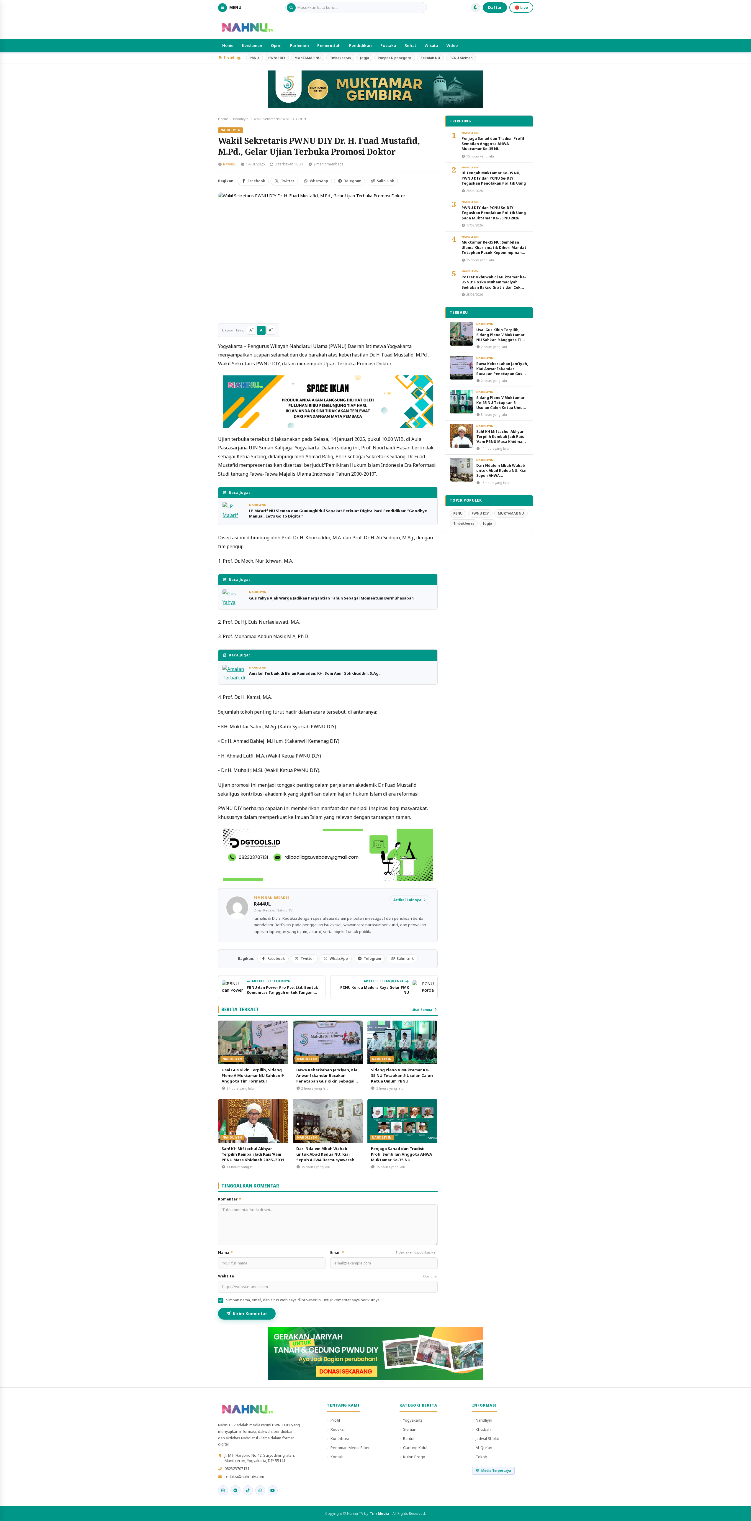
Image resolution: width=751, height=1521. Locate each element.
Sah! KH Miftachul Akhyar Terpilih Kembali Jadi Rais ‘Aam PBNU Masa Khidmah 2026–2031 (253, 1154)
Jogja (364, 57)
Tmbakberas (340, 57)
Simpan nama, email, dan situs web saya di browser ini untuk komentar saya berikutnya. (303, 1299)
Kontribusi (339, 1438)
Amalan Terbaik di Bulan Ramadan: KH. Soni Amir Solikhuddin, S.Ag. (314, 673)
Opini (276, 45)
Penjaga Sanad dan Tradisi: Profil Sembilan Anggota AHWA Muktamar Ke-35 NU (401, 1154)
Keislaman (252, 45)
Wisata (431, 45)
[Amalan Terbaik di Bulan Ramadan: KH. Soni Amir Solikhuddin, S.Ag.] (234, 673)
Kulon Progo (414, 1456)
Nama (225, 1252)
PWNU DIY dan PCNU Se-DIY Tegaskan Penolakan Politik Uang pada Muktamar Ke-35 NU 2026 (494, 213)
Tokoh (481, 1456)
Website (328, 1276)
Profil (335, 1420)
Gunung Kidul (415, 1447)
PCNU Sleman (460, 57)
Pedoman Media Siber (350, 1447)
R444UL (229, 164)
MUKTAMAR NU (307, 57)
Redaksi (337, 1429)
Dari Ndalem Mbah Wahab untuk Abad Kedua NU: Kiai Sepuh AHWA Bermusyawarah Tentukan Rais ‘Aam (325, 1157)
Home (228, 45)
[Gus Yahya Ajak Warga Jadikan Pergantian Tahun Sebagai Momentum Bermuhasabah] (234, 597)
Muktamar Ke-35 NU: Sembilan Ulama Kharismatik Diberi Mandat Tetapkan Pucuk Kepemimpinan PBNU (494, 250)
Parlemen (299, 45)
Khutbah (483, 1429)
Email (384, 1252)
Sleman (409, 1429)
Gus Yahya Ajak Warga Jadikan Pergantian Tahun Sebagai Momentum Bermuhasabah (331, 598)
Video (452, 45)
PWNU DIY (276, 57)
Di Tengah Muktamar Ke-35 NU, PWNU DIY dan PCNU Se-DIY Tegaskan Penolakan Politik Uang (494, 178)
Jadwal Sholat (487, 1438)
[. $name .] (223, 1490)
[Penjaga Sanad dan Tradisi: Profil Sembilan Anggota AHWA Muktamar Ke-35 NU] (402, 1121)
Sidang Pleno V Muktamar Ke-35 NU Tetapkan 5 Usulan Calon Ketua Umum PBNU (402, 1075)
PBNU (254, 57)
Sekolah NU (430, 57)
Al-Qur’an (484, 1447)
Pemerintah (328, 45)
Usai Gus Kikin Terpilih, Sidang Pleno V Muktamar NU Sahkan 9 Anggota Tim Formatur (253, 1075)
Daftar (495, 7)
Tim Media (379, 1513)
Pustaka (388, 45)
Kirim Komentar (250, 1313)
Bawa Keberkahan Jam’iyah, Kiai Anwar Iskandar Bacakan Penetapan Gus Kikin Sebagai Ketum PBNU (327, 1078)
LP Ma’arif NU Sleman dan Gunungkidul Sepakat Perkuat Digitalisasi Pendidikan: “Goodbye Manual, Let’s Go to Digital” (338, 513)
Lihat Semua (421, 1009)
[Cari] (291, 7)
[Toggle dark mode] (475, 7)
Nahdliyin (240, 118)
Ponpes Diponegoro (394, 57)
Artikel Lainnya (407, 900)
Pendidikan (360, 45)
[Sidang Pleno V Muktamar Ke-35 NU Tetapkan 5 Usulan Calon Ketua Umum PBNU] (402, 1042)
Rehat (410, 45)
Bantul (408, 1438)
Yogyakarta (413, 1420)
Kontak (336, 1456)
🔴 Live (521, 7)
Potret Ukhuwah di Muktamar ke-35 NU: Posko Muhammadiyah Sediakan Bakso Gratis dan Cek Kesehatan (494, 285)
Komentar (229, 1199)
